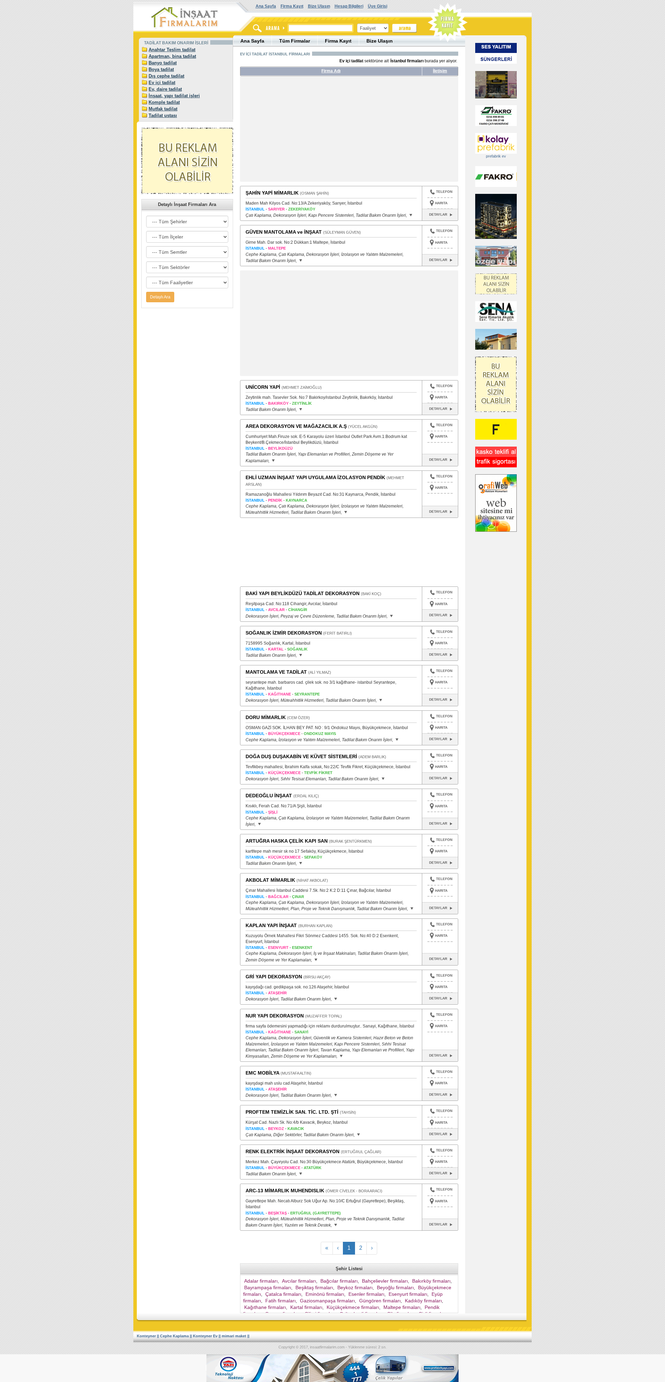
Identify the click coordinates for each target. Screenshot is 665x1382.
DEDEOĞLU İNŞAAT (269, 795)
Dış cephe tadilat (166, 76)
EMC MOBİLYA (262, 1073)
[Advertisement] (305, 131)
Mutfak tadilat (163, 108)
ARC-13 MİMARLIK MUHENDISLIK (285, 1190)
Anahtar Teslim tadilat (172, 49)
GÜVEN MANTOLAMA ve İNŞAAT (284, 232)
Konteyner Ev (205, 1336)
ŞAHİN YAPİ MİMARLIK (272, 193)
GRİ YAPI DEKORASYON (274, 976)
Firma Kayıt (292, 6)
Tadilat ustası (163, 115)
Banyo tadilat (163, 62)
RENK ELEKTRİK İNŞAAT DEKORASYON (292, 1151)
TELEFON (444, 192)
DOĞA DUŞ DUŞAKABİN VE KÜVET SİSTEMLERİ (301, 756)
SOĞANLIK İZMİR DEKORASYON (284, 633)
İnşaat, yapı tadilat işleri (174, 95)
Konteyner (146, 1336)
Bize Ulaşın (319, 6)
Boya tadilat (161, 69)
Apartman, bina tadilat (172, 56)
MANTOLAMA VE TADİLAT (276, 672)
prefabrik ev (496, 156)
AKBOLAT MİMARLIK (270, 880)
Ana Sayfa (266, 6)
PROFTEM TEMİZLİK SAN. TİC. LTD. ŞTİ (292, 1112)
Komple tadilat (164, 102)
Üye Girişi (377, 6)
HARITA (441, 203)
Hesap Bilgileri (349, 6)
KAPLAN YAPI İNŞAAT (271, 925)
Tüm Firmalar (294, 41)
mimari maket (234, 1336)
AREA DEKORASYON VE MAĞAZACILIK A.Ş (296, 426)
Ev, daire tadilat (165, 89)
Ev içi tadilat (162, 82)
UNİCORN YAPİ (263, 387)
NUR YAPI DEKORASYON (275, 1015)
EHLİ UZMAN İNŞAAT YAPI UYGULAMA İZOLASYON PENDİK (315, 477)
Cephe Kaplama (174, 1336)
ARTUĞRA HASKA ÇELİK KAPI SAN (287, 841)
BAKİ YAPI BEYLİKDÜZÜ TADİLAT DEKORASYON (303, 593)
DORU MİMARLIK (266, 717)
